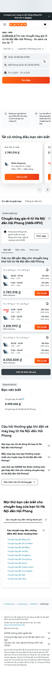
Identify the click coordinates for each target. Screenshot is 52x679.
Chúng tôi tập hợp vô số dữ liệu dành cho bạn (24, 638)
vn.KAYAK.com (9, 604)
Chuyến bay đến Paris (17, 579)
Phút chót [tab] (34, 250)
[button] (49, 16)
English (28, 17)
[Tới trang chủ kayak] (18, 24)
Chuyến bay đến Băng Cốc (19, 539)
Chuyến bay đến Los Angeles (20, 571)
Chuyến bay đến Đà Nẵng (18, 547)
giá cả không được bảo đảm (14, 625)
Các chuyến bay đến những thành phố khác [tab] (26, 519)
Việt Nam (33, 604)
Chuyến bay (22, 604)
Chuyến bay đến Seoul (17, 563)
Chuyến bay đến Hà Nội (18, 551)
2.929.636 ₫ (8, 35)
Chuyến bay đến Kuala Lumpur (21, 567)
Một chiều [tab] (20, 250)
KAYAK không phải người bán (18, 633)
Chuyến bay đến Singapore (19, 555)
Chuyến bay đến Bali (16, 575)
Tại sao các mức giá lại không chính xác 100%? (23, 644)
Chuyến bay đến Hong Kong (20, 559)
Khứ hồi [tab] (7, 250)
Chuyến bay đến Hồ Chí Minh (20, 543)
